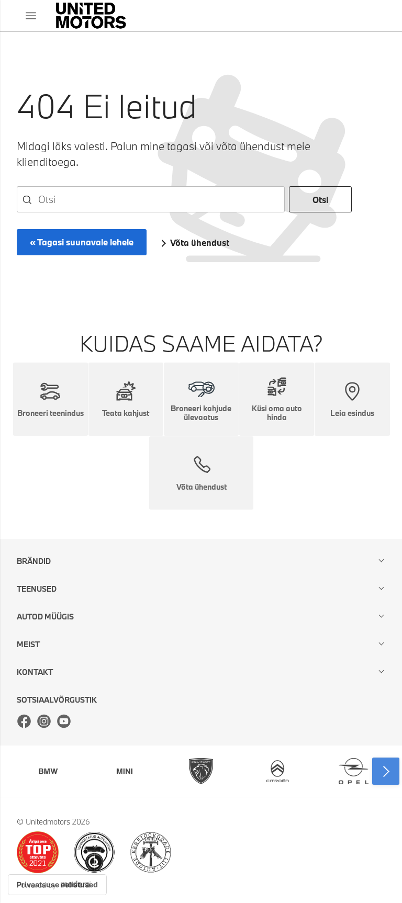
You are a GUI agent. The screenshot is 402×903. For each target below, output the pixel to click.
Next (385, 771)
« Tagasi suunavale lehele (81, 241)
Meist (28, 644)
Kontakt (35, 672)
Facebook (24, 721)
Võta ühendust (199, 242)
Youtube (64, 721)
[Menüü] (30, 15)
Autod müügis (45, 617)
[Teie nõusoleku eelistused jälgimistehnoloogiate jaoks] (57, 885)
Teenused (37, 589)
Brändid (34, 561)
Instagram (44, 721)
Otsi (320, 199)
